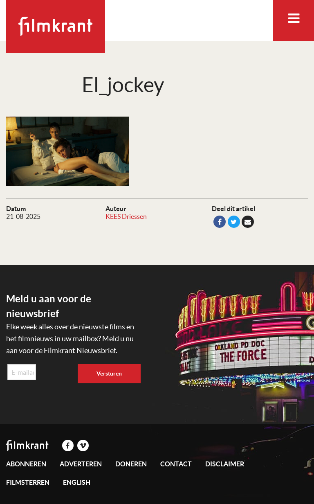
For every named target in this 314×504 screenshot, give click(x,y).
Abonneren (26, 464)
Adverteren (81, 464)
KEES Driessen (126, 216)
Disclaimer (224, 464)
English (76, 482)
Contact (176, 464)
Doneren (131, 464)
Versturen (109, 373)
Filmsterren (27, 482)
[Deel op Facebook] (219, 222)
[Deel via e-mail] (248, 222)
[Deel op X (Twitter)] (234, 222)
